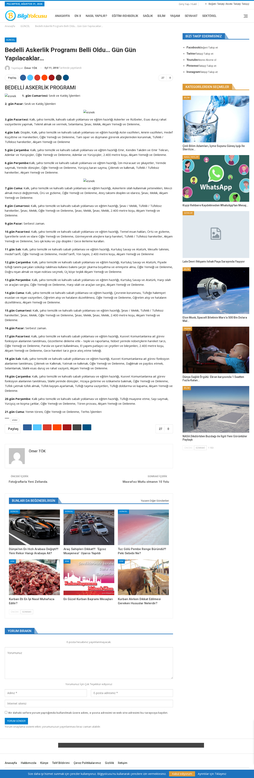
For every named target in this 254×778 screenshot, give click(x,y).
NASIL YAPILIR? (96, 16)
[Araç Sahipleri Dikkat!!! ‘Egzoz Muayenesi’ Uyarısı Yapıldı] (89, 527)
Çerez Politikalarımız (87, 762)
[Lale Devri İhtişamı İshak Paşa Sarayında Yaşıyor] (216, 234)
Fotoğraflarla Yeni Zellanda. (28, 482)
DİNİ (12, 561)
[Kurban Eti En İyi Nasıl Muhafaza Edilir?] (34, 577)
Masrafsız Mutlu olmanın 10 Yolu (146, 482)
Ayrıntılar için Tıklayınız (212, 773)
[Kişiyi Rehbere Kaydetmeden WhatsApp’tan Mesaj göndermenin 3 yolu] (216, 178)
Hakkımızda (28, 762)
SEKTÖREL (209, 16)
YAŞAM (175, 16)
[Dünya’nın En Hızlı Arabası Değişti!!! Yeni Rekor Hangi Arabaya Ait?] (34, 527)
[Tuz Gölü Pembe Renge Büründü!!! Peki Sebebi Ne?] (143, 527)
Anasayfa (62, 16)
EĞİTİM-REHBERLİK (125, 16)
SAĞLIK (148, 16)
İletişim (122, 762)
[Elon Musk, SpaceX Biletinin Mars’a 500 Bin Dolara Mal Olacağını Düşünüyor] (216, 290)
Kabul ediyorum (182, 774)
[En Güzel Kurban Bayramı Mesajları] (89, 577)
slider (14, 420)
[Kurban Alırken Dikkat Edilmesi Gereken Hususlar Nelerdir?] (143, 577)
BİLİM (161, 16)
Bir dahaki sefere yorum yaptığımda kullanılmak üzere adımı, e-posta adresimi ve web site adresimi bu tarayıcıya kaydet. (88, 712)
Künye (44, 762)
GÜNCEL (10, 40)
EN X (78, 16)
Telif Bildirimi (61, 762)
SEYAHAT (191, 16)
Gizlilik (109, 762)
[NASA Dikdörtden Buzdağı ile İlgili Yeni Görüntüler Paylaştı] (216, 409)
